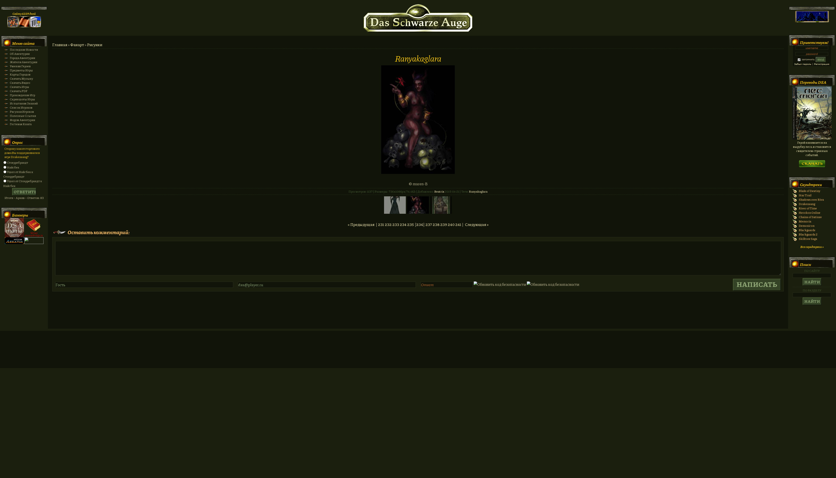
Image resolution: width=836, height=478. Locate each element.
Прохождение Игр (22, 95)
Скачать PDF (18, 91)
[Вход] (35, 26)
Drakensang (807, 204)
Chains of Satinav (810, 217)
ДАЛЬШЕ (812, 162)
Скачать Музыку (21, 78)
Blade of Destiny (809, 191)
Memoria (805, 221)
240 (451, 224)
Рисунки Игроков (22, 111)
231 (381, 224)
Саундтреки (811, 184)
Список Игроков (21, 107)
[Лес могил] (812, 138)
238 (436, 224)
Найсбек (13, 167)
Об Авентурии (20, 54)
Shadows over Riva (811, 199)
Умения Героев (20, 66)
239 (443, 224)
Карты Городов (20, 74)
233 (395, 224)
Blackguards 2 (808, 234)
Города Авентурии (22, 58)
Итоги (9, 198)
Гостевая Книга (21, 124)
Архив (20, 198)
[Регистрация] (24, 26)
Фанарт (77, 44)
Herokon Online (809, 212)
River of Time (808, 208)
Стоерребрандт (17, 162)
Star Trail (805, 195)
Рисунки (94, 44)
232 (388, 224)
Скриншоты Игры (22, 99)
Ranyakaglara (478, 191)
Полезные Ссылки (23, 116)
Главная (59, 44)
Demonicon (806, 226)
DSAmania (14, 227)
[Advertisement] (418, 354)
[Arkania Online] (14, 243)
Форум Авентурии (22, 120)
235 (410, 224)
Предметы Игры (21, 70)
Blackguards (807, 230)
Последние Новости (24, 49)
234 (403, 224)
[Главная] (12, 26)
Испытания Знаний (24, 103)
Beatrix (439, 191)
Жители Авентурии (23, 62)
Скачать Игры (19, 87)
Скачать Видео (20, 83)
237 (428, 224)
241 (458, 224)
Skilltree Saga (808, 239)
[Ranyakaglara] (418, 172)
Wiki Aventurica (34, 227)
